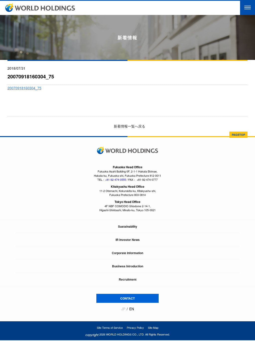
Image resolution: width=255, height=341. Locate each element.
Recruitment (127, 279)
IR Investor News (128, 240)
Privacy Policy (135, 328)
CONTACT (127, 298)
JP (123, 309)
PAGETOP (238, 135)
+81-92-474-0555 (115, 179)
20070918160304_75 (24, 87)
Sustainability (127, 226)
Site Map (153, 328)
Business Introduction (127, 266)
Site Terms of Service (110, 328)
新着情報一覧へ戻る (129, 126)
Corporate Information (127, 253)
